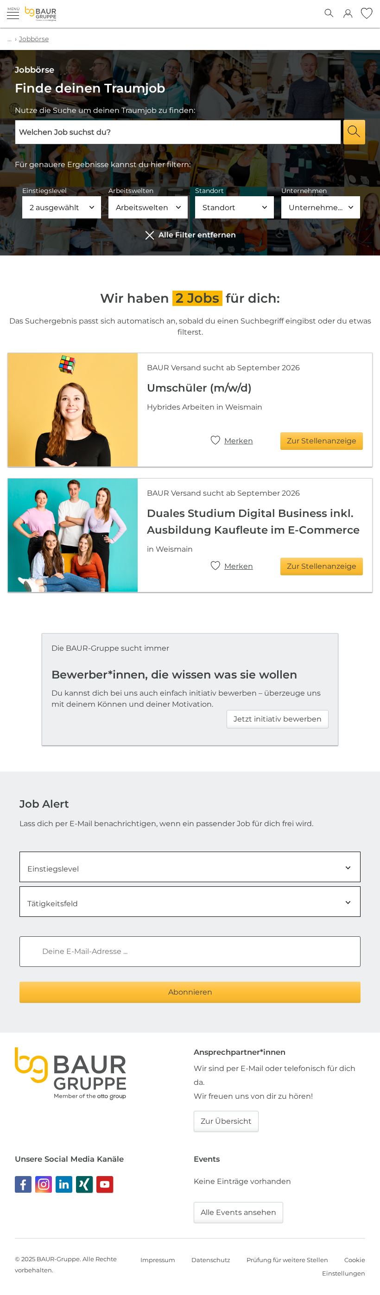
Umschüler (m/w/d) (199, 387)
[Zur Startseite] (40, 13)
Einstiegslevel (44, 191)
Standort (209, 191)
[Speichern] (216, 441)
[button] (13, 13)
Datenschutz (210, 1260)
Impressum (157, 1260)
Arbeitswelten (130, 191)
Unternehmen (304, 191)
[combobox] (190, 867)
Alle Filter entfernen (197, 234)
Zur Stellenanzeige (321, 440)
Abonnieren (190, 992)
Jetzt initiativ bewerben (278, 719)
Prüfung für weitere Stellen (287, 1260)
